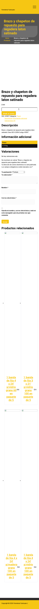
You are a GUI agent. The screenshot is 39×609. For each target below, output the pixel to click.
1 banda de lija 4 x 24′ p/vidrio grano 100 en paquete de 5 (28, 566)
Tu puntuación (7, 172)
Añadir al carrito (8, 114)
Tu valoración (7, 175)
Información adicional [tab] (20, 118)
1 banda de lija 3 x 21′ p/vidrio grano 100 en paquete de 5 (28, 389)
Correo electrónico (9, 198)
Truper (19, 116)
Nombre (5, 188)
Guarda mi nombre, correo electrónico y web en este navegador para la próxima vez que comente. (19, 213)
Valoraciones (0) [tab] (10, 121)
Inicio (7, 38)
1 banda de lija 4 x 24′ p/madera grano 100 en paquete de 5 (11, 566)
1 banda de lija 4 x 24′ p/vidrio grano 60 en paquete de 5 (11, 389)
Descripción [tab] (8, 118)
